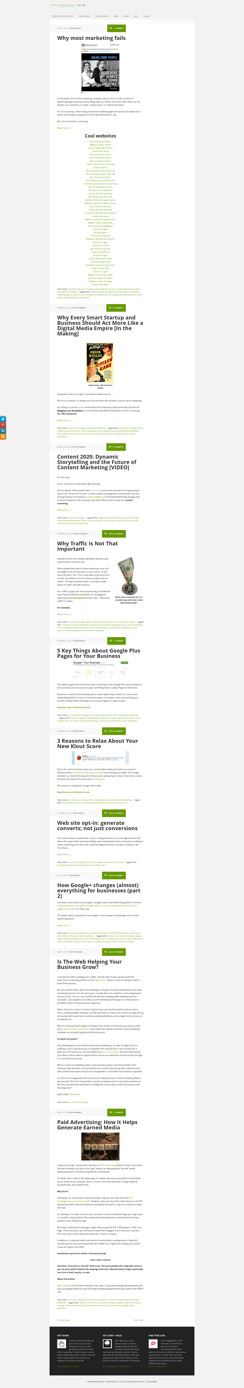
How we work (84, 16)
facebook (66, 803)
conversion (66, 625)
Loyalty (98, 865)
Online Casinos (100, 167)
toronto (133, 295)
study (81, 407)
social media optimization (110, 721)
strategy (105, 941)
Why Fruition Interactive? (62, 16)
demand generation (65, 865)
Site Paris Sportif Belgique (100, 226)
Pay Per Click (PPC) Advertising (115, 933)
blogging (102, 518)
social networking (129, 721)
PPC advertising (108, 1165)
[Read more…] (64, 128)
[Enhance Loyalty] (155, 1345)
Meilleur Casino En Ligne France (100, 200)
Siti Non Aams (100, 232)
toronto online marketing (77, 523)
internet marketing (131, 292)
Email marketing (78, 862)
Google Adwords (92, 718)
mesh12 (76, 295)
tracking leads (78, 597)
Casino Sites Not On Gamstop (100, 164)
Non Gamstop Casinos (100, 154)
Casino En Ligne (100, 229)
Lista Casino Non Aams (100, 157)
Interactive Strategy (85, 289)
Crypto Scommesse (100, 252)
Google (82, 718)
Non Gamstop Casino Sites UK (100, 170)
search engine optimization (122, 718)
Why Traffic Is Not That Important (87, 546)
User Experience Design (125, 622)
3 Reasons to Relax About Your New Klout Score (97, 743)
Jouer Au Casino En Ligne (100, 278)
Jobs (136, 16)
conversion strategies (107, 1302)
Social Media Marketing (67, 292)
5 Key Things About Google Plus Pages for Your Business (98, 653)
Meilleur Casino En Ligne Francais (100, 203)
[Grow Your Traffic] (63, 1345)
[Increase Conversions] (109, 1345)
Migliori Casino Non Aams (100, 222)
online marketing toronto (107, 431)
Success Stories (102, 16)
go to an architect (110, 1051)
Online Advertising (102, 289)
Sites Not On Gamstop (100, 206)
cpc (117, 936)
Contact (146, 16)
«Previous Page (63, 1320)
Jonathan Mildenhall (95, 496)
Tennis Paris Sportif (100, 235)
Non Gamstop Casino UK (100, 190)
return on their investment (75, 1029)
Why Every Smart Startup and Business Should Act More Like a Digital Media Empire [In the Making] (100, 325)
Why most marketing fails (91, 37)
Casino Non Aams (100, 151)
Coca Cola (96, 490)
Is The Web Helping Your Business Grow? (89, 964)
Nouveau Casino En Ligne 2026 (100, 265)
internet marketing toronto (68, 520)
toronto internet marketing (111, 434)
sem (66, 721)
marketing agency (64, 295)
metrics (79, 803)
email (77, 865)
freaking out (99, 779)
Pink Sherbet (74, 1094)
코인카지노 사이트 (100, 245)
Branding (72, 289)
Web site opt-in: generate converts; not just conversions (97, 825)
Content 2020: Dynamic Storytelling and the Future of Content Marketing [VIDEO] (96, 462)
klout (73, 803)
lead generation (87, 865)
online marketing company (92, 295)
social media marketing (114, 520)
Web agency (84, 297)
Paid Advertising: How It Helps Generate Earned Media (97, 1124)
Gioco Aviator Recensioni (100, 148)
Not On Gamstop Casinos (100, 187)
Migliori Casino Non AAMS (100, 274)
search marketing (64, 941)
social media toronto (66, 434)
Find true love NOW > (158, 1366)
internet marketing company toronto (87, 625)
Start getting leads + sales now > (117, 1366)
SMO (76, 721)
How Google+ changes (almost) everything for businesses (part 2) (98, 890)
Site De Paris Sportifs (100, 248)
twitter (106, 803)
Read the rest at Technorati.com (73, 792)
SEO (106, 295)
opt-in (104, 865)
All (69, 715)
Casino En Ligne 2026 (100, 261)
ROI (80, 627)
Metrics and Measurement (100, 800)
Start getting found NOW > (68, 1366)
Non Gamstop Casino (100, 141)
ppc (117, 939)
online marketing (88, 431)
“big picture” (101, 980)
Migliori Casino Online (100, 144)
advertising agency (99, 292)
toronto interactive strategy (87, 434)
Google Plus (105, 718)
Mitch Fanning (63, 1285)
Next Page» (139, 1320)
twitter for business (118, 803)
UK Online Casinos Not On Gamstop (100, 183)
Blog (116, 16)
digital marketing (115, 292)
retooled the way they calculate (88, 772)
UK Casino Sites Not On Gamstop (100, 213)
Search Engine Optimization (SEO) (125, 289)
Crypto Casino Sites (100, 268)
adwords (74, 718)
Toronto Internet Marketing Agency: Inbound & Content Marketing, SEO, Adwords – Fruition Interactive (67, 4)
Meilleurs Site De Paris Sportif (100, 239)
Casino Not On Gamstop (100, 193)
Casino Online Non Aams (100, 258)
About (126, 16)
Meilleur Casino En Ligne (100, 281)
